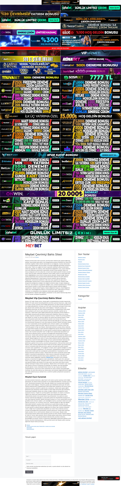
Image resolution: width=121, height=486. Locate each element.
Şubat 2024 (81, 349)
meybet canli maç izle (86, 389)
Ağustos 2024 (81, 336)
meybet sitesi (80, 408)
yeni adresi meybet (85, 418)
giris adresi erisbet (88, 377)
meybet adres (81, 384)
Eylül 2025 (80, 317)
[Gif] (60, 116)
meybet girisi (89, 395)
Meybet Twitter (89, 410)
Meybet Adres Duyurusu (84, 285)
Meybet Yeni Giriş (82, 414)
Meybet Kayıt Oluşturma (84, 266)
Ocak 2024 (81, 351)
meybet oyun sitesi (88, 403)
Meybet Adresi (82, 257)
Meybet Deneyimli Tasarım (85, 281)
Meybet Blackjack (30, 429)
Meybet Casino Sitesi (85, 393)
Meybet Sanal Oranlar (83, 287)
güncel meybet (82, 382)
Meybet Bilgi (29, 427)
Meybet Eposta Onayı (83, 264)
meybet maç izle (91, 401)
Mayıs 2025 (81, 321)
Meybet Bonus (89, 386)
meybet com (81, 395)
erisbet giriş (93, 375)
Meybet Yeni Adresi (84, 412)
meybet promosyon (88, 406)
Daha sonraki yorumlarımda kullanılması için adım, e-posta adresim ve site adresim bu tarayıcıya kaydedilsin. (48, 467)
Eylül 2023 (80, 360)
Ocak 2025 (81, 325)
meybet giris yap (88, 397)
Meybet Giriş (42, 426)
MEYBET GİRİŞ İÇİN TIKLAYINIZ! (60, 48)
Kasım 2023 (81, 355)
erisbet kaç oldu (80, 377)
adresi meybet (83, 372)
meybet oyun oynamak (50, 426)
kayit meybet (90, 382)
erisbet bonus (80, 375)
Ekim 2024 (81, 332)
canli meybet (91, 372)
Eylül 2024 (80, 334)
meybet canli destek (86, 387)
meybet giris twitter (81, 397)
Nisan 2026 (81, 315)
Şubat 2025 (81, 323)
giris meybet (80, 378)
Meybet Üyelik (90, 414)
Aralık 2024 (81, 328)
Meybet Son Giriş (82, 274)
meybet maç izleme (81, 403)
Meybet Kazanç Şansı (83, 268)
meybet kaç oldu (83, 401)
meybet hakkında (92, 399)
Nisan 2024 (81, 345)
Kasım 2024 (81, 330)
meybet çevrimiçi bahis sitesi (33, 426)
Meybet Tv (87, 408)
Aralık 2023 (81, 353)
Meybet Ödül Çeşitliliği (83, 278)
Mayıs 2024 (81, 343)
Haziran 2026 (81, 313)
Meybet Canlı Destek (83, 391)
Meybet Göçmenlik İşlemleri (85, 270)
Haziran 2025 (81, 319)
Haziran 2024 (81, 340)
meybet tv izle (81, 410)
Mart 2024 (81, 347)
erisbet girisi (86, 375)
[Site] (30, 84)
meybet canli (80, 387)
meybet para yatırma (83, 405)
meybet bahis (81, 385)
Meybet (28, 425)
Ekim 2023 (81, 357)
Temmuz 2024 (81, 338)
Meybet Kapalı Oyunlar (84, 283)
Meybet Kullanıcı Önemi (84, 272)
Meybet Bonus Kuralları (84, 276)
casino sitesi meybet (82, 373)
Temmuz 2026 (81, 311)
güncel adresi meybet (83, 380)
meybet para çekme (81, 406)
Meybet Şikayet (82, 416)
